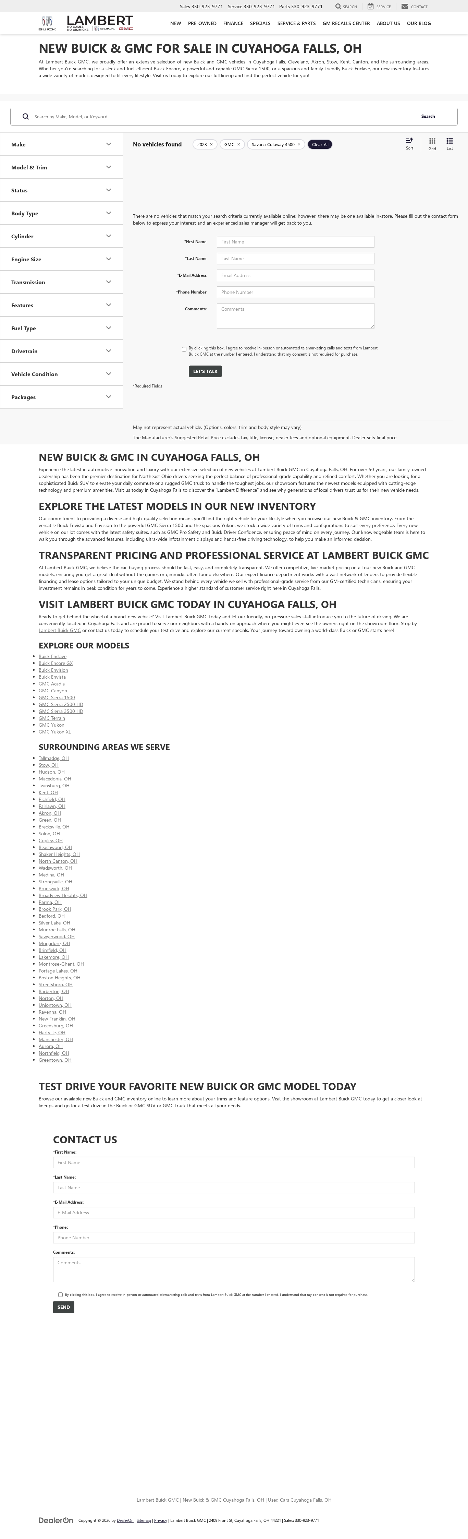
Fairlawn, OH (52, 806)
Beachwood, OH (55, 847)
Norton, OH (51, 998)
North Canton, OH (58, 861)
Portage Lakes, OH (58, 970)
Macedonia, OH (55, 778)
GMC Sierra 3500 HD (61, 711)
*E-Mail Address (192, 275)
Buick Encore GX (56, 663)
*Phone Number (191, 292)
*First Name (195, 241)
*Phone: (60, 1227)
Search (428, 116)
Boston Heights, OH (60, 977)
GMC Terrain (52, 718)
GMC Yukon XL (55, 731)
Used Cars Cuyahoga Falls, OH (300, 1499)
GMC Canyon (53, 690)
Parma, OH (50, 902)
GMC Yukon (51, 724)
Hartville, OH (52, 1032)
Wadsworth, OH (55, 867)
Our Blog (419, 23)
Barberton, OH (54, 991)
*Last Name (196, 258)
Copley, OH (51, 840)
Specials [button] (260, 23)
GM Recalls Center (346, 23)
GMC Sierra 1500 (57, 697)
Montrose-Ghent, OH (61, 964)
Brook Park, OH (55, 909)
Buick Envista (52, 676)
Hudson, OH (52, 771)
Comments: (196, 308)
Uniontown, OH (55, 1005)
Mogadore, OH (54, 943)
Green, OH (50, 819)
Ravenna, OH (52, 1012)
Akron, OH (50, 813)
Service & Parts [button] (297, 23)
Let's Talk (205, 371)
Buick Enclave (52, 656)
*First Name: (64, 1152)
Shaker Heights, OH (59, 854)
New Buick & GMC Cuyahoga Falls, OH (223, 1499)
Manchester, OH (56, 1039)
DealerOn (125, 1520)
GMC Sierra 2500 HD (61, 704)
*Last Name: (64, 1177)
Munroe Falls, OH (57, 929)
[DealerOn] (56, 1520)
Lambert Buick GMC (60, 630)
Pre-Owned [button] (202, 23)
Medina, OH (51, 874)
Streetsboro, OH (56, 984)
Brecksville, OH (54, 826)
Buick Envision (53, 670)
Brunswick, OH (54, 888)
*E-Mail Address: (68, 1202)
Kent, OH (48, 792)
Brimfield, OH (52, 950)
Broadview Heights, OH (63, 895)
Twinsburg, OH (54, 785)
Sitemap (144, 1520)
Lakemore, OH (54, 957)
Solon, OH (49, 833)
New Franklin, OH (57, 1018)
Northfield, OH (54, 1053)
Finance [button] (233, 23)
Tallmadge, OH (54, 758)
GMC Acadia (52, 683)
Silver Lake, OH (54, 922)
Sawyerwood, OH (57, 936)
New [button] (175, 23)
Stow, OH (49, 765)
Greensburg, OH (56, 1025)
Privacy (160, 1520)
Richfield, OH (52, 799)
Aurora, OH (51, 1046)
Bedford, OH (52, 915)
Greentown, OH (55, 1060)
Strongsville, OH (55, 881)
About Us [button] (388, 23)
